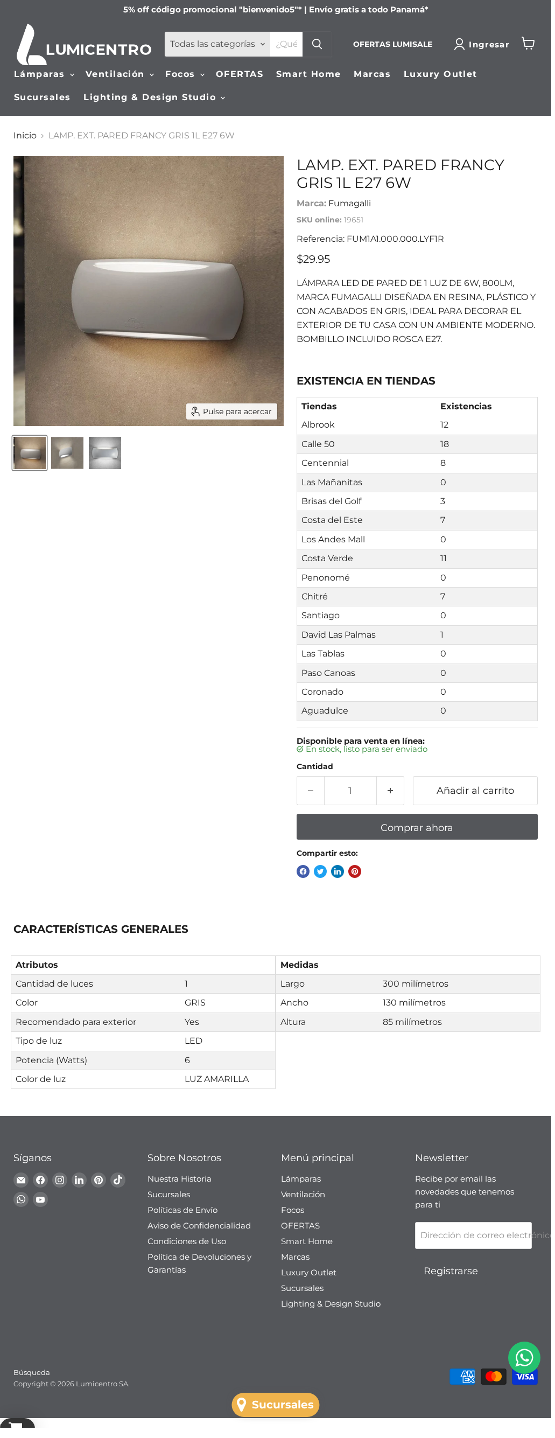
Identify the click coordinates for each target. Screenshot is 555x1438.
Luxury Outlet (440, 74)
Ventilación (117, 74)
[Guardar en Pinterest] (354, 871)
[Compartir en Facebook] (303, 871)
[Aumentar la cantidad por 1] (390, 791)
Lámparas (41, 74)
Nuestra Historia (179, 1179)
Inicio (25, 136)
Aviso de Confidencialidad (199, 1225)
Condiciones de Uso (186, 1241)
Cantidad (315, 766)
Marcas (372, 74)
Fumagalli (349, 203)
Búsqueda (31, 1372)
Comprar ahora (417, 828)
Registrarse (451, 1271)
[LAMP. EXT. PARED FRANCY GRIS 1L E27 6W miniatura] (29, 453)
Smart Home (308, 74)
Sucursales (42, 97)
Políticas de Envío (182, 1210)
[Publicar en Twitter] (320, 871)
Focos (182, 74)
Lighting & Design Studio (151, 97)
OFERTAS (239, 74)
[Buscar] (317, 44)
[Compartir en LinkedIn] (337, 871)
